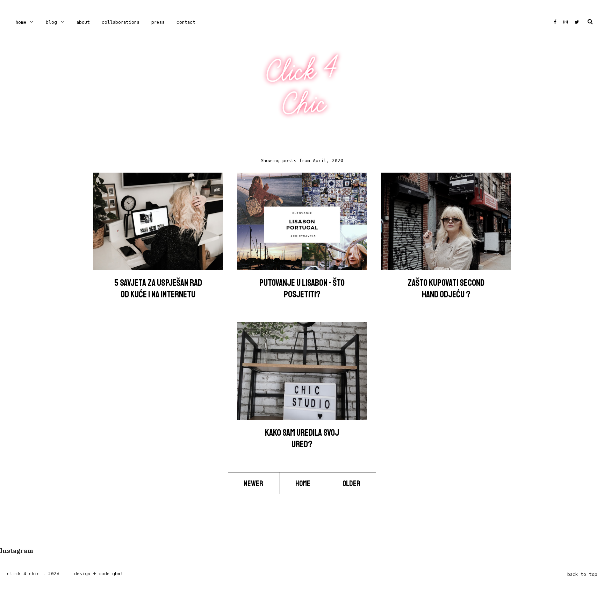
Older (351, 484)
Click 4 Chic (301, 87)
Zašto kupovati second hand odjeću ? (446, 288)
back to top (582, 574)
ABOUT (83, 22)
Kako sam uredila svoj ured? (302, 438)
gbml (117, 574)
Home (21, 22)
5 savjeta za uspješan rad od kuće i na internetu (158, 288)
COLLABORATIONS (120, 22)
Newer (254, 484)
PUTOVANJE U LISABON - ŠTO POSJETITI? (302, 288)
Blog (51, 22)
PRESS (158, 22)
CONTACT (186, 22)
